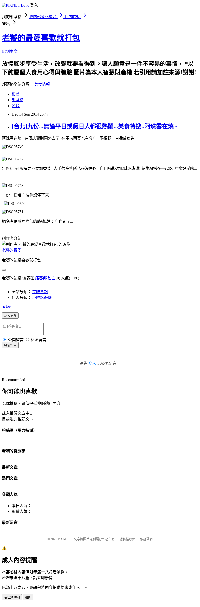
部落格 (17, 100)
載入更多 (10, 316)
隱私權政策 (127, 539)
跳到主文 (10, 51)
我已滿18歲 (12, 597)
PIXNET (63, 539)
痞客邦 (41, 278)
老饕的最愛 (11, 250)
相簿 (16, 94)
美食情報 (42, 84)
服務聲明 (146, 539)
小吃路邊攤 (42, 298)
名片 (16, 106)
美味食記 (40, 292)
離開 (28, 597)
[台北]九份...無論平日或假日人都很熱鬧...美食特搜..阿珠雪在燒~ (94, 126)
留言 (52, 278)
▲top (6, 306)
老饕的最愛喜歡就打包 (41, 37)
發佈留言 (10, 345)
